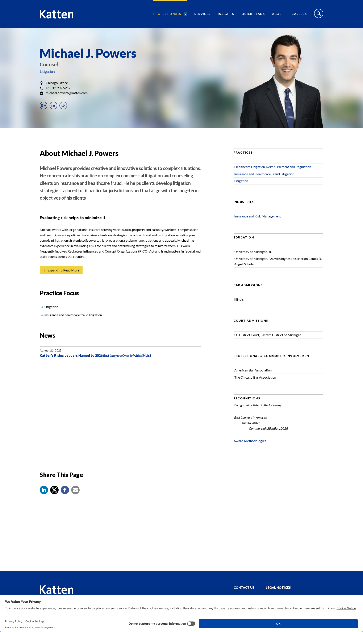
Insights (226, 14)
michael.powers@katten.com (67, 93)
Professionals (167, 14)
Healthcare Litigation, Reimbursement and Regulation (272, 167)
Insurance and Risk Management (257, 216)
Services (202, 14)
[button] (44, 490)
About (278, 14)
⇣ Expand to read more (61, 270)
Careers (299, 14)
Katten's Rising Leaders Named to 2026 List (95, 355)
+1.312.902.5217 (58, 88)
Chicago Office (57, 83)
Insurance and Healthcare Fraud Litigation (264, 174)
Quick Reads (253, 14)
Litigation (47, 71)
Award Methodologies (250, 441)
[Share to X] (54, 490)
